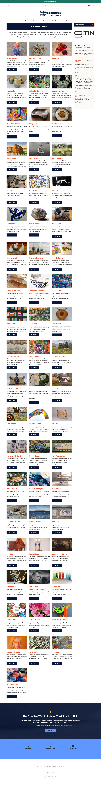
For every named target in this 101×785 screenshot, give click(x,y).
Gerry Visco (56, 223)
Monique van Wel (13, 521)
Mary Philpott (12, 489)
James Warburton (13, 291)
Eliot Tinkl (33, 191)
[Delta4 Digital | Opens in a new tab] (50, 777)
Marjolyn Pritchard (14, 456)
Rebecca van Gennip (59, 554)
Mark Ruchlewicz (58, 456)
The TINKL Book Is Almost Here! (82, 47)
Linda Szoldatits (13, 389)
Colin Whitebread (13, 124)
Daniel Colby (11, 158)
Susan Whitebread (59, 619)
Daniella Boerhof (35, 158)
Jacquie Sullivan (58, 258)
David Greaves (57, 158)
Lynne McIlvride (35, 423)
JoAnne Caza (57, 291)
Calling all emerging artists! (50, 1)
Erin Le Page (56, 191)
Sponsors (73, 20)
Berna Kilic (56, 58)
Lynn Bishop (11, 423)
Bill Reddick (11, 91)
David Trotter (12, 191)
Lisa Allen (32, 389)
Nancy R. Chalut (35, 521)
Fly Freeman (11, 223)
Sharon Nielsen (34, 619)
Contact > (73, 751)
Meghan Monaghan (36, 489)
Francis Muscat (35, 223)
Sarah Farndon (12, 587)
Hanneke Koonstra (36, 258)
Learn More (50, 730)
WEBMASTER (61, 766)
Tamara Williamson (14, 652)
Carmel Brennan (58, 91)
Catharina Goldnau (36, 91)
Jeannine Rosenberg (37, 291)
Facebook (8, 5)
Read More (12, 69)
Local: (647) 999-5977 (28, 751)
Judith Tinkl (11, 323)
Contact (89, 5)
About (61, 20)
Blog (67, 20)
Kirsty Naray (34, 356)
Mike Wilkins (56, 489)
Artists (20, 20)
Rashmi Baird (34, 554)
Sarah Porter (56, 587)
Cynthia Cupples (58, 124)
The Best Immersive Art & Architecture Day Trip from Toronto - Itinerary (84, 74)
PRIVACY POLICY (55, 766)
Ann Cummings (35, 58)
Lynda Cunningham (59, 389)
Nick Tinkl (55, 521)
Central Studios (43, 20)
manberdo (55, 423)
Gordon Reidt (12, 258)
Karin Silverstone (13, 356)
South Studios (33, 20)
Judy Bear (33, 323)
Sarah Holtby (34, 587)
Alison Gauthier (12, 58)
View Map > (50, 751)
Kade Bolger (56, 323)
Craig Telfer (33, 124)
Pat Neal (10, 554)
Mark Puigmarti (35, 456)
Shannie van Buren (13, 619)
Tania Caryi (33, 652)
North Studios (53, 20)
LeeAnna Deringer (58, 356)
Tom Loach (56, 652)
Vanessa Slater (12, 685)
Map (26, 20)
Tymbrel (53, 772)
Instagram (12, 5)
